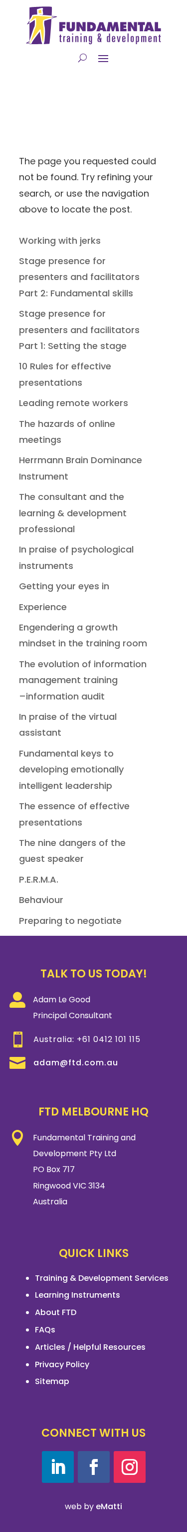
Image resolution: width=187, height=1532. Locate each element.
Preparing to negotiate (70, 920)
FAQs (45, 1329)
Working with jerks (60, 240)
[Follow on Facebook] (94, 1467)
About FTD (55, 1312)
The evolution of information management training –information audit (83, 680)
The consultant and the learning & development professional (73, 512)
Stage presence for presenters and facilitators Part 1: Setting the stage (79, 329)
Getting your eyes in (64, 586)
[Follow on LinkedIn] (58, 1467)
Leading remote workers (73, 403)
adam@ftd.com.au (75, 1062)
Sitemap (52, 1381)
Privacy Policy (62, 1364)
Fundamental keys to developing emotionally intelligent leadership (71, 769)
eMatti (109, 1506)
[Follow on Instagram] (130, 1467)
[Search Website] (82, 58)
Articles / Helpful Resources (90, 1347)
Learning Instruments (77, 1295)
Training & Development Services (102, 1278)
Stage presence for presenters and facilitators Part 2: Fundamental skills (79, 277)
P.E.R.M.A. (38, 879)
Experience (43, 607)
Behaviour (41, 900)
